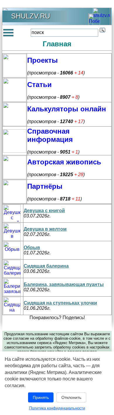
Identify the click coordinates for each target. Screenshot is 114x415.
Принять (41, 397)
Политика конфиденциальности (57, 408)
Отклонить (71, 397)
